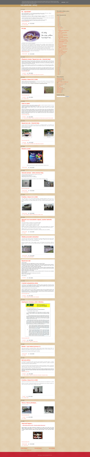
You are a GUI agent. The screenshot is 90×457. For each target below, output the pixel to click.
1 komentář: (24, 396)
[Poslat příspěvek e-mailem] (28, 23)
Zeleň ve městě (26, 103)
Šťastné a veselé (26, 148)
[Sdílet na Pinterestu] (33, 23)
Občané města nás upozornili (39, 74)
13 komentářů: (24, 142)
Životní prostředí (26, 24)
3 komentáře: (24, 97)
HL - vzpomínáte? (26, 11)
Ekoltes (25, 214)
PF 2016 (24, 28)
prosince (59, 26)
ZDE (39, 105)
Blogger (51, 455)
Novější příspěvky (24, 448)
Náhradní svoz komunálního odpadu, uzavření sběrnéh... (63, 41)
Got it (67, 2)
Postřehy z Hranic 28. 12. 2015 (30, 79)
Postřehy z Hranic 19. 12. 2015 (30, 197)
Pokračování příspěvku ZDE (25, 21)
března (59, 63)
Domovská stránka (38, 448)
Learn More (63, 2)
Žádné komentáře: (24, 23)
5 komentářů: (24, 295)
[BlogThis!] (31, 23)
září (59, 58)
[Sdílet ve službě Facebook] (32, 23)
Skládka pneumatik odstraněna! (30, 236)
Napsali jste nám (26, 260)
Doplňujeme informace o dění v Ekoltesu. (33, 302)
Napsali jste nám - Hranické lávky (30, 123)
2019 (58, 20)
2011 (58, 71)
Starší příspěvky (52, 448)
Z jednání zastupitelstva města (30, 283)
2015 (58, 25)
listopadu (59, 55)
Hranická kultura (26, 445)
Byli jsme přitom (26, 360)
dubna (59, 62)
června (59, 59)
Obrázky (25, 418)
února (59, 64)
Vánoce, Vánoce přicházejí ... (29, 402)
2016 (58, 24)
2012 (58, 70)
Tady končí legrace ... (27, 423)
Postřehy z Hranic (26, 98)
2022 (58, 16)
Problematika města (59, 78)
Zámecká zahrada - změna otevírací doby (32, 172)
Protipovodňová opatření (60, 88)
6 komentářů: (24, 73)
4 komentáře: (24, 116)
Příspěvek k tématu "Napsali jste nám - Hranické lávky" (36, 59)
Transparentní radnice (60, 79)
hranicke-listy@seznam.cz (60, 12)
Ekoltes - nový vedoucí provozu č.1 (31, 346)
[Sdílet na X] (32, 23)
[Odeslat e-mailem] (30, 23)
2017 (58, 23)
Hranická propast (59, 92)
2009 (58, 74)
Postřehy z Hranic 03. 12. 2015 (30, 380)
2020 (58, 19)
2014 (58, 67)
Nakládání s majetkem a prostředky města (29, 74)
